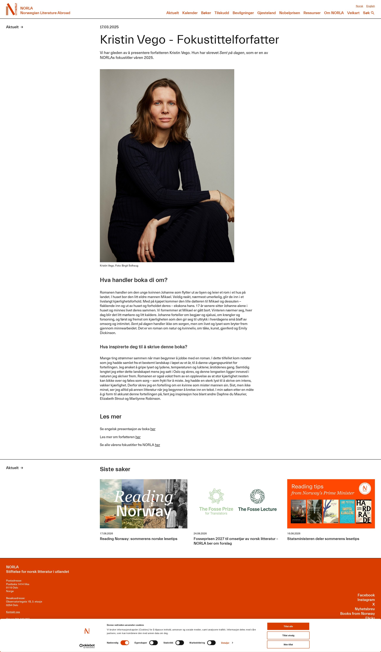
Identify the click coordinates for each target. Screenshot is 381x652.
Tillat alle (288, 626)
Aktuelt (172, 13)
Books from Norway (357, 613)
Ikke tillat (288, 644)
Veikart (353, 13)
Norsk (359, 6)
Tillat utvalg (288, 635)
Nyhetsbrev (365, 609)
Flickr (370, 618)
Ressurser (312, 13)
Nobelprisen (289, 13)
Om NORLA (334, 13)
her (152, 428)
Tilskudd (221, 13)
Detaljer (225, 642)
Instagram (366, 600)
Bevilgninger (243, 13)
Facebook (366, 595)
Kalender (190, 13)
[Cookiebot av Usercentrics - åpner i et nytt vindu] (87, 646)
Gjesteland (266, 13)
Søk (366, 13)
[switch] (153, 642)
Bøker (206, 13)
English (370, 6)
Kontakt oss (13, 612)
